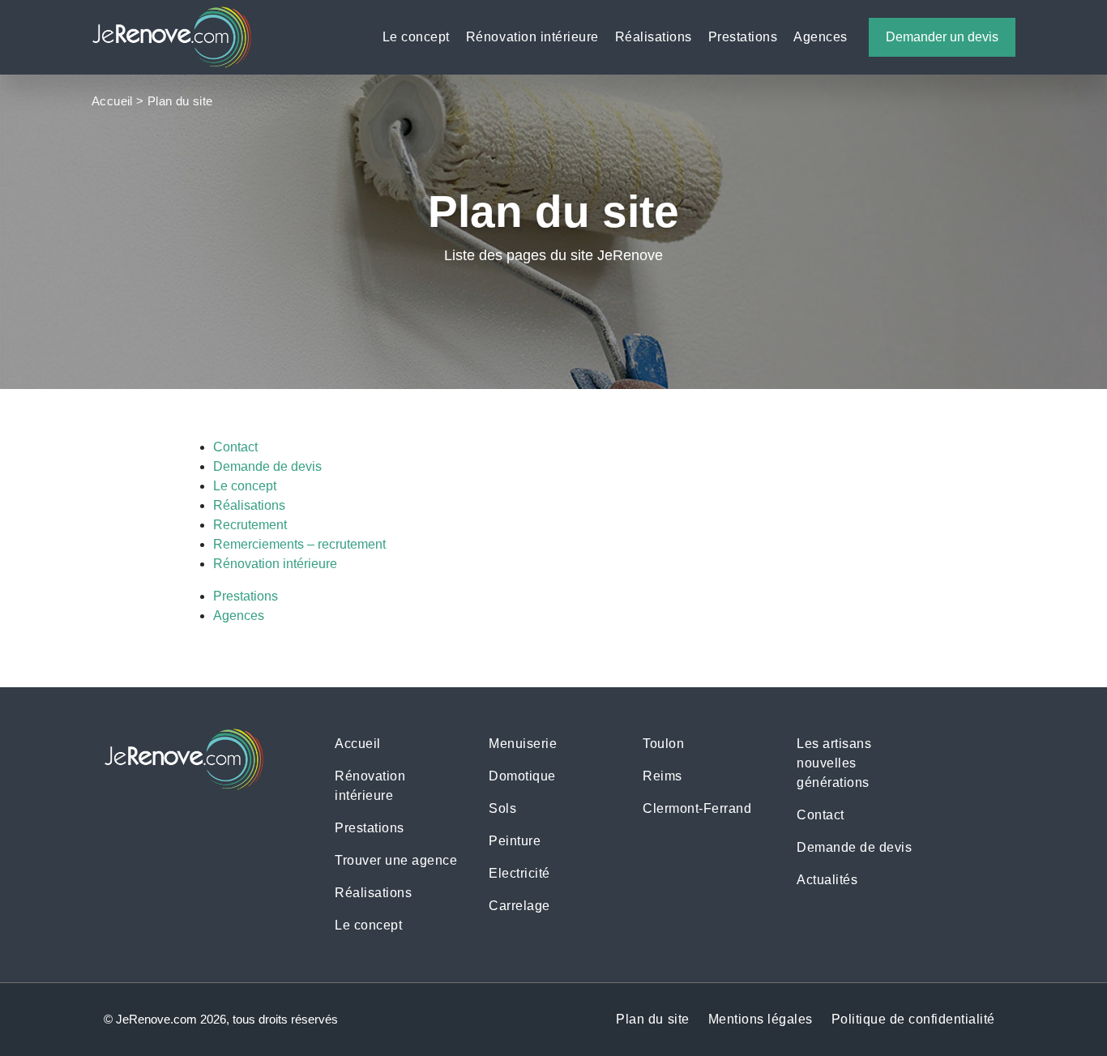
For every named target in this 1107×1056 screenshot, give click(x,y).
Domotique (522, 776)
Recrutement (250, 525)
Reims (662, 776)
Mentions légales (760, 1019)
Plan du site (652, 1019)
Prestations (743, 37)
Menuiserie (523, 743)
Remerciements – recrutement (299, 544)
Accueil (112, 101)
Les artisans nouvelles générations (834, 763)
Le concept (416, 37)
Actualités (827, 880)
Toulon (663, 743)
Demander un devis (942, 37)
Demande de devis (267, 466)
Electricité (519, 873)
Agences (820, 37)
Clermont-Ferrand (697, 808)
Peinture (515, 841)
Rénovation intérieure (532, 37)
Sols (502, 808)
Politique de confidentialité (913, 1019)
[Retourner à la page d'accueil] (172, 36)
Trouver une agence (396, 860)
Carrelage (519, 906)
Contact (235, 447)
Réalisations (653, 37)
